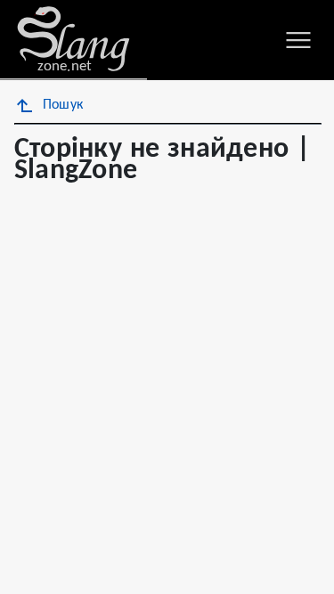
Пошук (63, 105)
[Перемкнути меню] (298, 40)
